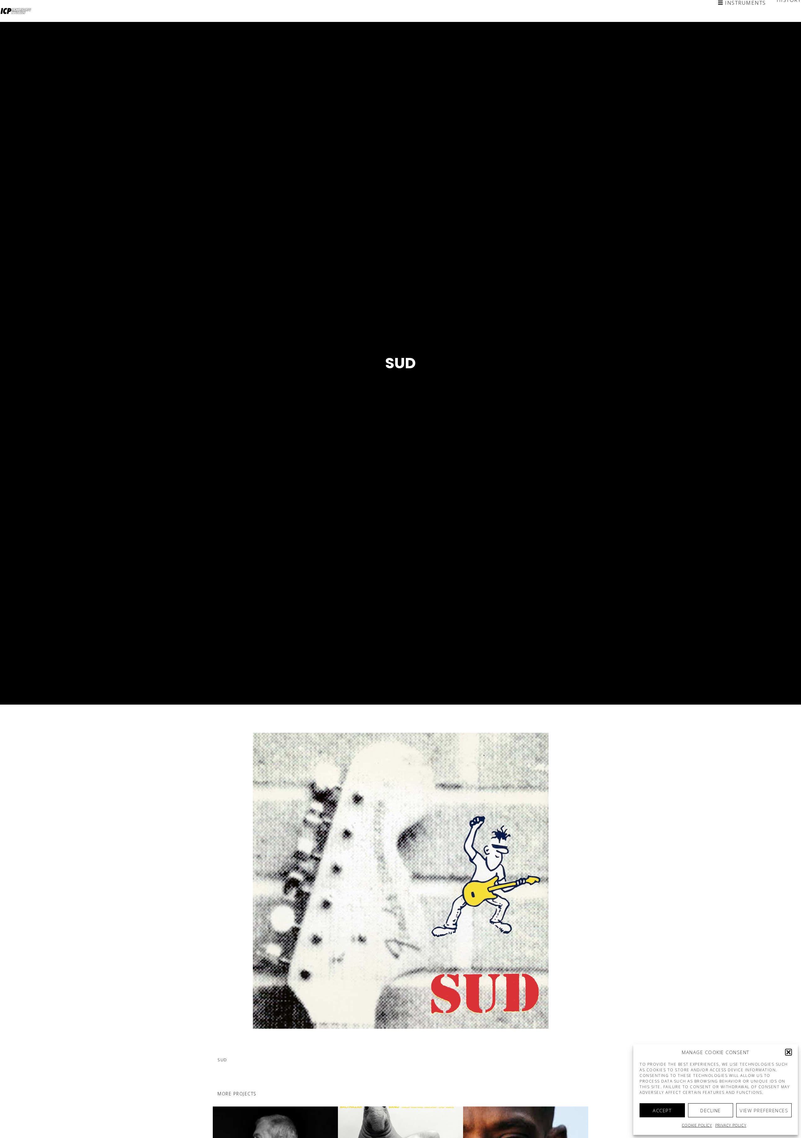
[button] (788, 1052)
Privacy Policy (730, 1125)
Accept (662, 1110)
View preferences (764, 1110)
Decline (710, 1110)
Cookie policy (697, 1125)
